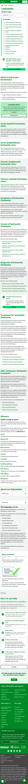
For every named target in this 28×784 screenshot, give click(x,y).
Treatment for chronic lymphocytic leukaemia (13, 364)
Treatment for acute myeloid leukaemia (12, 357)
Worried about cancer (7, 692)
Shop (2, 726)
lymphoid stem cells (9, 151)
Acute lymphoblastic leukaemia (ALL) (10, 148)
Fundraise (3, 715)
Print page (3, 593)
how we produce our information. (10, 586)
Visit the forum (14, 115)
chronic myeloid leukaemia (9, 407)
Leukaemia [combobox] (8, 15)
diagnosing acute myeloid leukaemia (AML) (13, 283)
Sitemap (2, 755)
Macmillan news (19, 721)
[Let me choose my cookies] (2, 781)
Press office (18, 718)
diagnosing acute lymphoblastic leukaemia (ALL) (14, 286)
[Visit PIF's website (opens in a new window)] (11, 576)
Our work (18, 703)
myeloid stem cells (5, 188)
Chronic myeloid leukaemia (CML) (9, 184)
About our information (20, 755)
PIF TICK (21, 578)
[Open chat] (24, 780)
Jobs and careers (19, 709)
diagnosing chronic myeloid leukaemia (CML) (13, 288)
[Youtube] (14, 751)
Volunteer (3, 722)
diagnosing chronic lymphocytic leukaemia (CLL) (14, 291)
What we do (18, 714)
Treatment (4, 696)
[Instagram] (17, 751)
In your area (4, 713)
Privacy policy (4, 758)
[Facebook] (8, 751)
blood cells (10, 84)
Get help (14, 667)
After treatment (5, 699)
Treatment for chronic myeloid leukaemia (12, 361)
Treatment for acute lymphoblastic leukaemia (13, 359)
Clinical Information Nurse (13, 601)
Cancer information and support (12, 686)
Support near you (18, 696)
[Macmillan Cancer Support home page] (2, 5)
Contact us (17, 707)
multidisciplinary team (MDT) (8, 324)
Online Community (6, 710)
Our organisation (19, 711)
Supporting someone (19, 690)
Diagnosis (3, 694)
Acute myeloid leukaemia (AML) (9, 129)
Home (5, 5)
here (8, 548)
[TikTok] (20, 751)
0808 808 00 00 (14, 741)
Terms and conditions (5, 757)
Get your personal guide (14, 69)
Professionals (4, 724)
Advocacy (4, 719)
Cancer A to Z (4, 690)
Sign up (14, 307)
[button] (3, 1)
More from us (5, 703)
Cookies (2, 762)
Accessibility (18, 757)
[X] (11, 751)
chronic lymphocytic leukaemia (10, 409)
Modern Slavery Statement (7, 760)
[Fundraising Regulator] (15, 747)
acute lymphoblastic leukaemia (10, 404)
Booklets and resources (20, 694)
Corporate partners (20, 716)
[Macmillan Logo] (14, 1)
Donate (25, 1)
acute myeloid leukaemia (8, 402)
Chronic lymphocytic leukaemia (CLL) (10, 167)
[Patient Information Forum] (23, 747)
